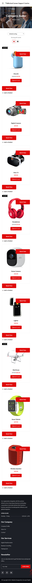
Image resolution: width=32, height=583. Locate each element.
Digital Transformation (7, 542)
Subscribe (25, 566)
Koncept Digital (27, 580)
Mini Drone (16, 370)
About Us (3, 529)
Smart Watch (16, 419)
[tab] (14, 41)
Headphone (16, 222)
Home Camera (16, 271)
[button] (7, 93)
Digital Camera (16, 123)
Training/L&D (4, 549)
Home (14, 19)
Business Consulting (6, 545)
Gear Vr (16, 172)
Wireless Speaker (16, 469)
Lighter (16, 320)
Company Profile (5, 526)
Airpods (16, 74)
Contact (3, 532)
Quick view (23, 54)
